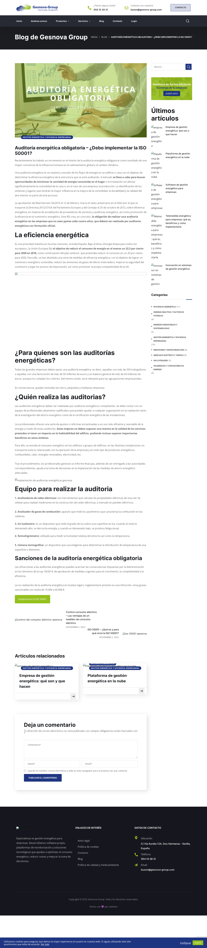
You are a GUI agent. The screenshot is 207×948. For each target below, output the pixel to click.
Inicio (19, 21)
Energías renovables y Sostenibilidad (165, 326)
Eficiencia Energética (102, 664)
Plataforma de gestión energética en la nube (107, 678)
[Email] (136, 865)
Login (134, 21)
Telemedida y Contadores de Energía (169, 367)
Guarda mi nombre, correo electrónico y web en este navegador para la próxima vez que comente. (78, 770)
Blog (101, 21)
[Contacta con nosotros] (126, 8)
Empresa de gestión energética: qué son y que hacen (42, 681)
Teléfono (146, 854)
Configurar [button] (185, 942)
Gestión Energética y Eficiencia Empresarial (47, 137)
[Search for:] (171, 66)
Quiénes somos (39, 21)
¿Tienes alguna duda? (105, 5)
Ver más (45, 944)
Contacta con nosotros (142, 5)
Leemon (113, 906)
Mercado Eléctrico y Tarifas (169, 355)
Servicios (83, 21)
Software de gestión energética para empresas (177, 188)
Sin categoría (161, 360)
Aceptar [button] (197, 942)
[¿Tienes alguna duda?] (89, 8)
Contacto (117, 21)
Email (144, 865)
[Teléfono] (136, 854)
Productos (61, 21)
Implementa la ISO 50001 (32, 599)
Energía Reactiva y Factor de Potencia (169, 314)
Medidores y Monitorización (169, 349)
